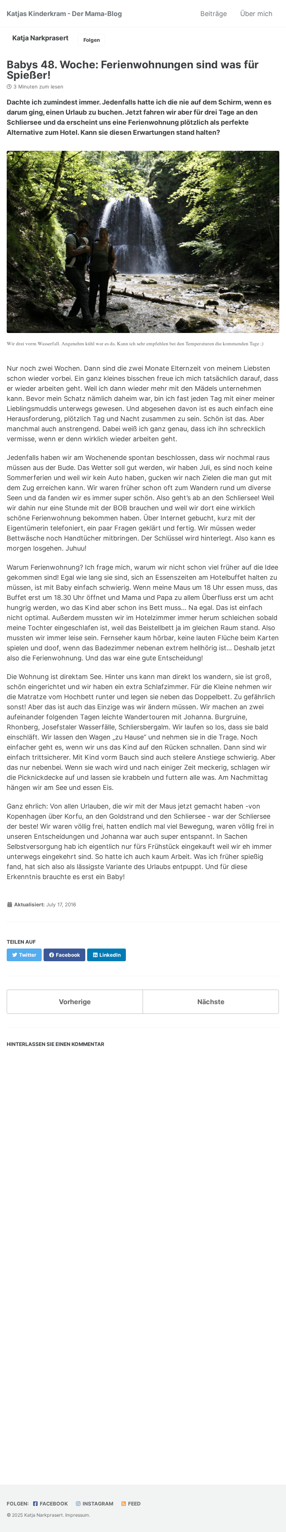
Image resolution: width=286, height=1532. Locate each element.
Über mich (256, 14)
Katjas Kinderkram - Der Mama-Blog (64, 14)
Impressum (77, 1515)
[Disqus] (143, 1154)
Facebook (53, 1504)
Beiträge (213, 14)
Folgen (91, 40)
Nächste (211, 1002)
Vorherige (75, 1002)
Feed (134, 1504)
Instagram (97, 1504)
